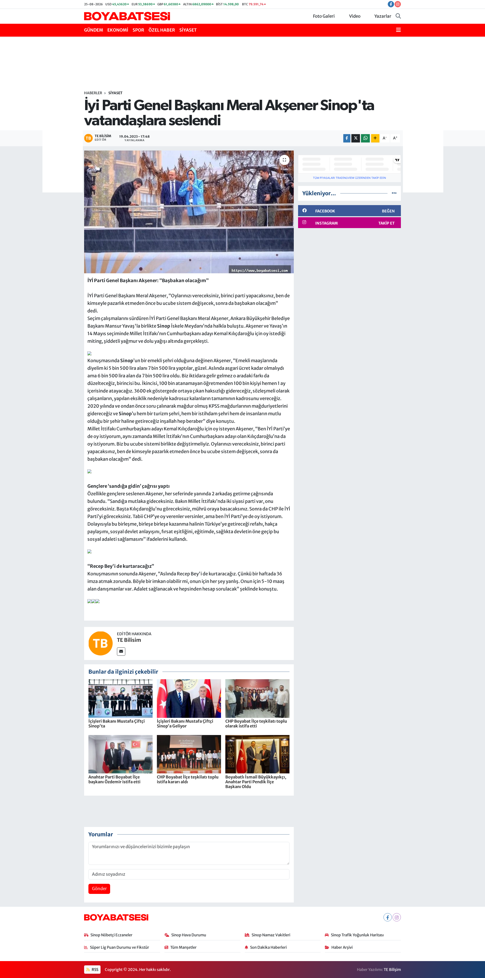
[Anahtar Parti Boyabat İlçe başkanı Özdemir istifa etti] (120, 754)
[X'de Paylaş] (355, 138)
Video (354, 16)
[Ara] (398, 16)
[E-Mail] (121, 651)
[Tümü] (394, 193)
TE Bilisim (129, 640)
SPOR (138, 30)
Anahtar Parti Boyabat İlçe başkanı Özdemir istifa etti (114, 779)
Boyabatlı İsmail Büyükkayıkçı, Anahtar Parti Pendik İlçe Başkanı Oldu (255, 781)
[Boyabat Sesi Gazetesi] (127, 16)
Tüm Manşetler (183, 947)
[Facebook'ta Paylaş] (346, 138)
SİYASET (188, 30)
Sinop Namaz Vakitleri (271, 935)
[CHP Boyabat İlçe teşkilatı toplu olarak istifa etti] (257, 698)
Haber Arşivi (342, 947)
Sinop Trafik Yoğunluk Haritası (357, 935)
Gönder (99, 888)
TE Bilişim (392, 969)
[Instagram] (397, 917)
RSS (94, 969)
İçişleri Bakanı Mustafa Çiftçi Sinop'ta (116, 723)
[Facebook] (387, 917)
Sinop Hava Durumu (188, 935)
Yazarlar (382, 16)
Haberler (93, 93)
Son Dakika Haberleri (268, 947)
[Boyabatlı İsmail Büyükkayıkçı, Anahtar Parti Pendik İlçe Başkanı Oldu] (257, 754)
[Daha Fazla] (375, 138)
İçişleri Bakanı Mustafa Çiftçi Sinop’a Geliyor (185, 723)
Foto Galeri (324, 16)
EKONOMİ (117, 30)
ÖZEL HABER (162, 30)
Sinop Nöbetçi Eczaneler (111, 935)
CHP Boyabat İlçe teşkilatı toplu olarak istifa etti (256, 723)
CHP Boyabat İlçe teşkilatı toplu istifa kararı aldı (188, 779)
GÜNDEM (93, 30)
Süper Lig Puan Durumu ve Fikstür (119, 947)
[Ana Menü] (398, 30)
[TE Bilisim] (100, 643)
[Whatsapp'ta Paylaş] (365, 138)
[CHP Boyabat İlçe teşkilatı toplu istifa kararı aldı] (189, 754)
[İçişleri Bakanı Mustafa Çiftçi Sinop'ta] (120, 698)
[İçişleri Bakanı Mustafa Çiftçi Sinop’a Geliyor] (189, 698)
